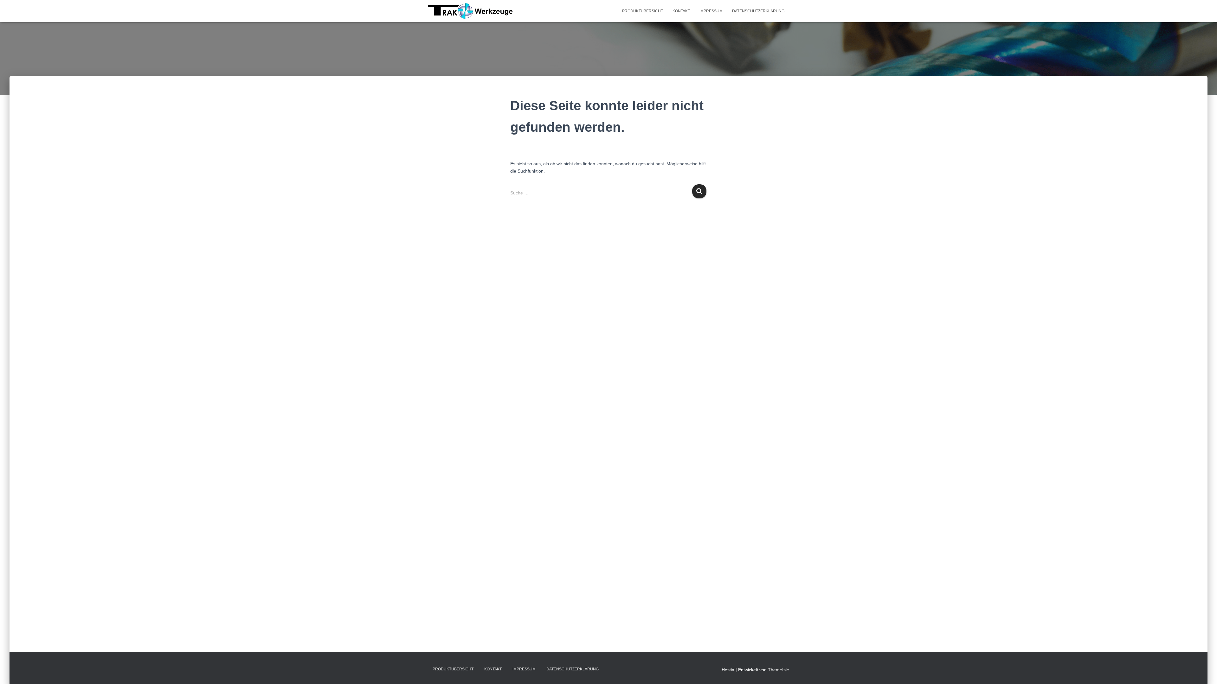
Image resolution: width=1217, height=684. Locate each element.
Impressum (711, 11)
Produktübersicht (642, 11)
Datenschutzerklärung (758, 11)
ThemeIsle (778, 669)
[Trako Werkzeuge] (470, 11)
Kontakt (681, 11)
